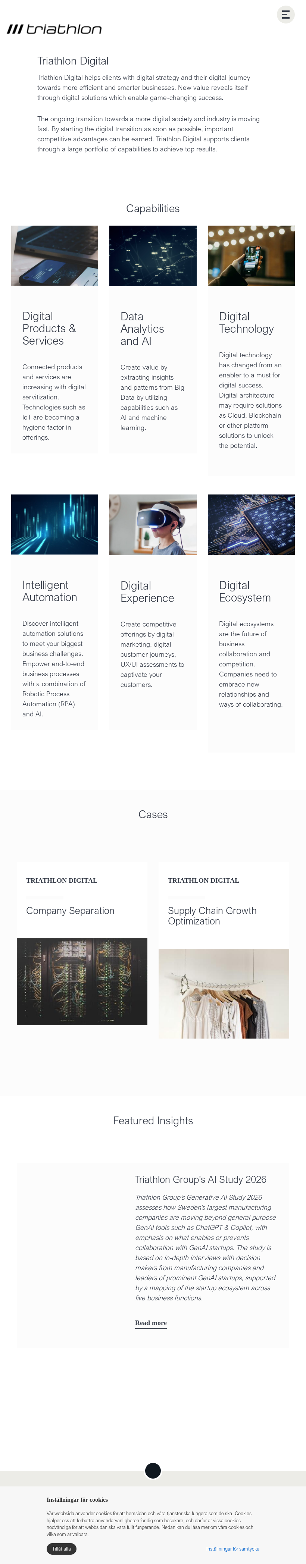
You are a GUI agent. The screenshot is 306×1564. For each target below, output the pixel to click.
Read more (151, 1303)
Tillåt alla (61, 1549)
